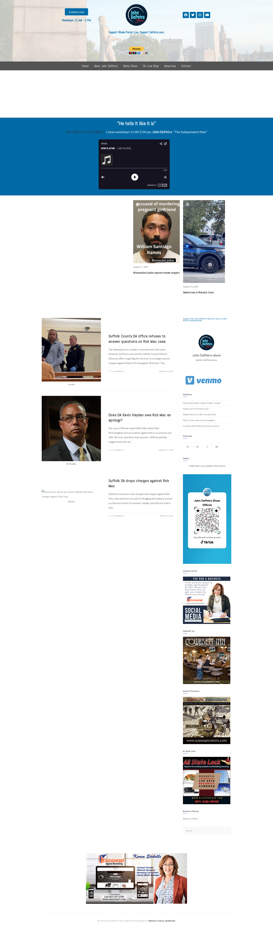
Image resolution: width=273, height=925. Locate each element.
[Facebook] (186, 15)
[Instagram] (200, 15)
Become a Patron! (190, 818)
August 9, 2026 (199, 227)
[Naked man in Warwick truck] (165, 241)
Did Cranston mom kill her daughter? (199, 420)
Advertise (170, 66)
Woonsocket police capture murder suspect (115, 272)
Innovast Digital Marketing (161, 921)
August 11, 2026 (99, 266)
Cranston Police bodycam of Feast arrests (201, 426)
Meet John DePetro (106, 66)
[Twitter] (193, 15)
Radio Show (130, 66)
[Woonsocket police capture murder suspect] (116, 231)
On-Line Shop (151, 66)
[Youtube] (207, 15)
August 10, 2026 (149, 286)
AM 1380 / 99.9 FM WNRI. (85, 132)
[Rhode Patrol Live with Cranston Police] (212, 212)
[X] (197, 446)
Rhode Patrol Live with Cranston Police (212, 233)
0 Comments (117, 371)
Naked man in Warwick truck (157, 292)
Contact (186, 66)
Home (85, 66)
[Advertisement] (136, 94)
